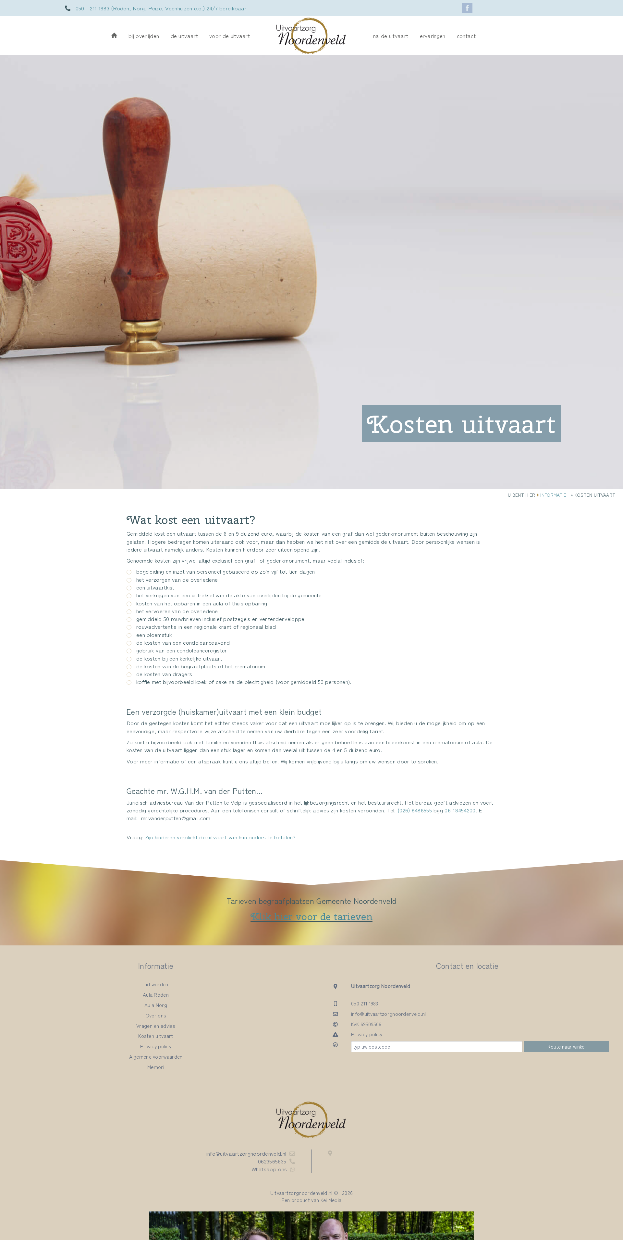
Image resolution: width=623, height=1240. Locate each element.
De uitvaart (184, 35)
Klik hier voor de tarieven (311, 916)
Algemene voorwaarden (156, 1056)
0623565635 (272, 1161)
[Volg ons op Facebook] (467, 8)
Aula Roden (156, 994)
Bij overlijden (143, 35)
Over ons (155, 1015)
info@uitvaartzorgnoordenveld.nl (388, 1013)
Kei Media (331, 1199)
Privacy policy (155, 1046)
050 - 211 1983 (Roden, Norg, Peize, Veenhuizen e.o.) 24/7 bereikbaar (161, 8)
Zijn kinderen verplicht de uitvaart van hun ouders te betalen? (220, 837)
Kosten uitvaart (155, 1035)
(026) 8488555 (414, 810)
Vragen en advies (155, 1025)
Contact (466, 35)
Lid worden (155, 984)
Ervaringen (433, 35)
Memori (155, 1066)
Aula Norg (155, 1004)
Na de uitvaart (390, 35)
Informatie (553, 495)
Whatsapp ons (269, 1169)
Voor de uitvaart (229, 35)
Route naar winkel (566, 1046)
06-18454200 (460, 810)
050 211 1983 (364, 1003)
